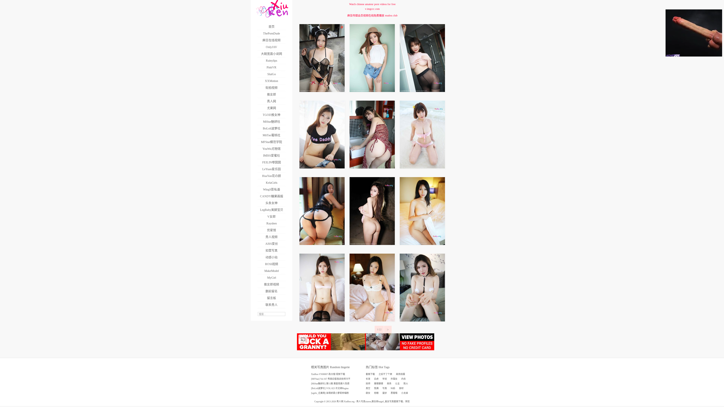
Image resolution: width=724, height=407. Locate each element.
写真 (384, 388)
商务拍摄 (400, 374)
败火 (405, 383)
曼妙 (384, 393)
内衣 (403, 379)
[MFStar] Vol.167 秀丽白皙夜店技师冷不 (330, 379)
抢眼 (376, 393)
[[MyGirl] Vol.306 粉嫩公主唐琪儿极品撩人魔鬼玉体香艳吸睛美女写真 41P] (372, 244)
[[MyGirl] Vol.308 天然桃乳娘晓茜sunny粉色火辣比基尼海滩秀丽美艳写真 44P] (422, 167)
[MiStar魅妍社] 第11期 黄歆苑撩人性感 (330, 383)
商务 (389, 383)
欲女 (368, 393)
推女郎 (375, 401)
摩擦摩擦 (378, 383)
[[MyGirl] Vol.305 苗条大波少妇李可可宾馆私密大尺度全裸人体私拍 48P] (422, 244)
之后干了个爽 (385, 374)
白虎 (376, 379)
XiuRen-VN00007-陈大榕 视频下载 (328, 374)
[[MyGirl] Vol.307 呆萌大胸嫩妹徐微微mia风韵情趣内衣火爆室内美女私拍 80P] (322, 244)
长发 (368, 379)
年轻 (384, 379)
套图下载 (370, 374)
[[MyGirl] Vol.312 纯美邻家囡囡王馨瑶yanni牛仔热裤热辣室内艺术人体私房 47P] (372, 91)
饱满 (376, 388)
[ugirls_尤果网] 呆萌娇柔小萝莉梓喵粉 (330, 393)
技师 (368, 383)
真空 (368, 388)
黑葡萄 (394, 393)
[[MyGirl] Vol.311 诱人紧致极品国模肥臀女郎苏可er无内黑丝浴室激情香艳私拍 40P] (422, 91)
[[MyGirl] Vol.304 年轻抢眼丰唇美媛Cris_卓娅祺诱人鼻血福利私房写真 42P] (322, 320)
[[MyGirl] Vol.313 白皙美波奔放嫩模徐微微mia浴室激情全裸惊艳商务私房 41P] (322, 91)
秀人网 (340, 401)
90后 (393, 388)
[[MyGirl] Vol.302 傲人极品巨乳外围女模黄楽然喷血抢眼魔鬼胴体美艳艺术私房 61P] (422, 320)
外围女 (394, 379)
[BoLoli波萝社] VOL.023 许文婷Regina (329, 388)
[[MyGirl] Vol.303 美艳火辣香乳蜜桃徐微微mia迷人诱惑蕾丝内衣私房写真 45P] (372, 320)
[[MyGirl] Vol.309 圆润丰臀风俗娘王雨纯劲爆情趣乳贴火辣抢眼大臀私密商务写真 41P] (372, 167)
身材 (401, 388)
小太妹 (404, 393)
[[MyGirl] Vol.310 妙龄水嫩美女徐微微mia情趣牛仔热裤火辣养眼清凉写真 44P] (322, 167)
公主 (397, 383)
